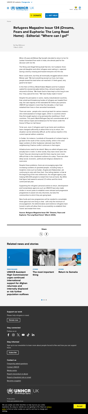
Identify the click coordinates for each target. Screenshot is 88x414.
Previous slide (9, 257)
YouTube (23, 334)
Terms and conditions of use (15, 401)
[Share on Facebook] (46, 234)
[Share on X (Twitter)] (41, 234)
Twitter (18, 334)
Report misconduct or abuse (17, 374)
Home (9, 21)
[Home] (18, 8)
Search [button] (71, 9)
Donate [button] (76, 9)
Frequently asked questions (17, 363)
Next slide (79, 257)
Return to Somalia (68, 272)
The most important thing (43, 273)
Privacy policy (11, 399)
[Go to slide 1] (42, 300)
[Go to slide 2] (44, 300)
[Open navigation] (8, 8)
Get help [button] (53, 15)
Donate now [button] (13, 320)
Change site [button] (25, 2)
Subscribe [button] (13, 352)
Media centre (12, 370)
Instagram (13, 334)
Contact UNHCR (13, 367)
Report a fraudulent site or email (19, 377)
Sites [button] (80, 9)
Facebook (8, 334)
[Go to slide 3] (47, 300)
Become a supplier (14, 381)
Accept (79, 406)
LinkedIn (33, 334)
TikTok (28, 334)
